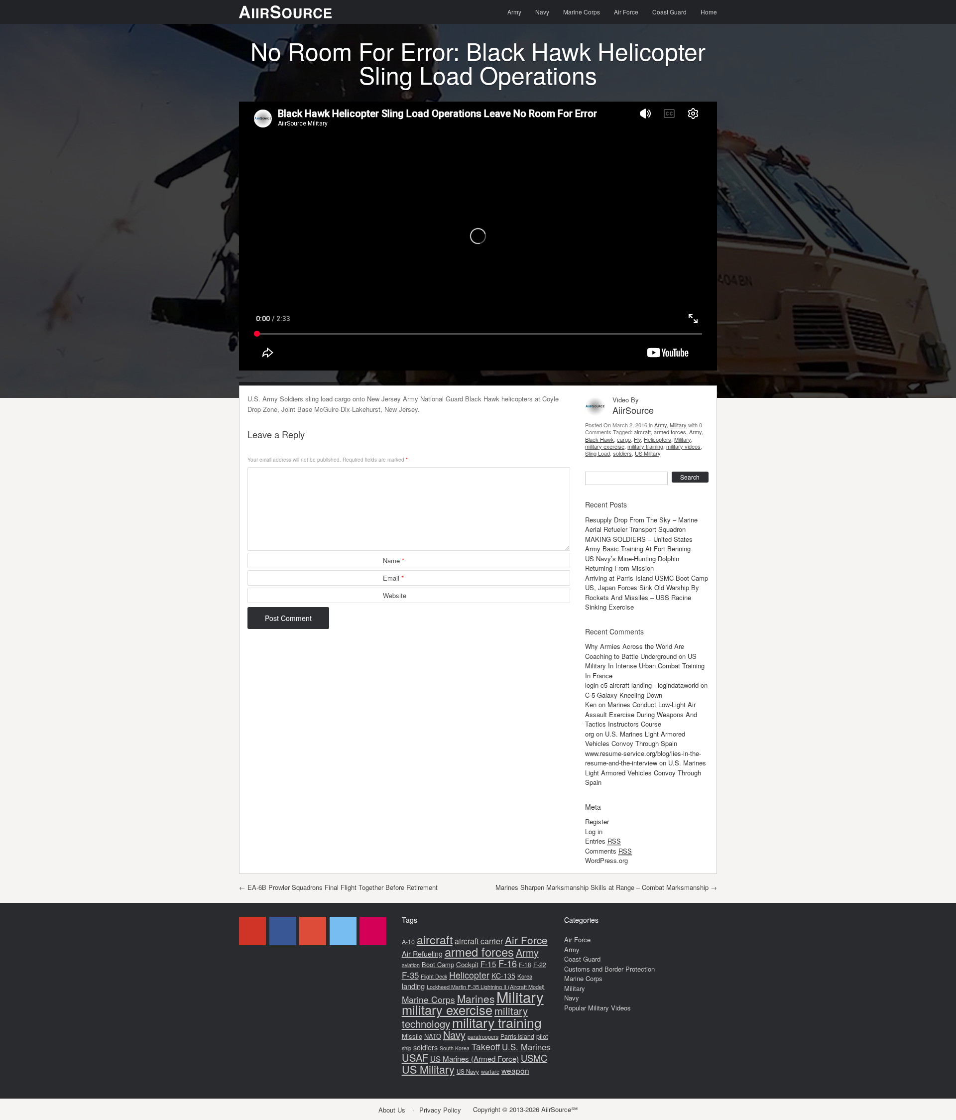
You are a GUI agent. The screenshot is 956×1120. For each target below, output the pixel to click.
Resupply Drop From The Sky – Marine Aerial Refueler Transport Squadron (641, 524)
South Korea (455, 1048)
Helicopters (657, 439)
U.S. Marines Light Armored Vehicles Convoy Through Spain (635, 738)
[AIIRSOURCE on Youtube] (252, 931)
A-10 (408, 941)
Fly (637, 439)
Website (394, 595)
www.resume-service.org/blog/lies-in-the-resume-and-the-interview (643, 758)
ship (406, 1048)
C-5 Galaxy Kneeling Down (623, 695)
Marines (475, 998)
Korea (524, 976)
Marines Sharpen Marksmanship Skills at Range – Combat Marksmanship (606, 887)
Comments (608, 851)
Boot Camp (438, 964)
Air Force (626, 11)
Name (393, 560)
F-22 (539, 964)
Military (678, 425)
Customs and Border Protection (609, 969)
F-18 (525, 964)
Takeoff (486, 1046)
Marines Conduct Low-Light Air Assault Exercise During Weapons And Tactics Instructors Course (641, 714)
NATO (432, 1036)
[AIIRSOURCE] (285, 11)
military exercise (604, 446)
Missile (412, 1036)
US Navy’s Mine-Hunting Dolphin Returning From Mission (632, 563)
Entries (603, 841)
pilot (542, 1036)
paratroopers (483, 1036)
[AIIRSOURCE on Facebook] (282, 931)
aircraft (642, 432)
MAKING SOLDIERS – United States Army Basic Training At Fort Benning (639, 544)
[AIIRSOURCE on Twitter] (343, 931)
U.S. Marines (526, 1047)
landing (413, 986)
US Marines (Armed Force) (474, 1058)
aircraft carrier (479, 941)
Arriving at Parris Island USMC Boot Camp (646, 578)
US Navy (468, 1071)
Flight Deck (434, 976)
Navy (542, 11)
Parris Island (517, 1036)
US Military (647, 453)
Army (514, 11)
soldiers (622, 453)
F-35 (410, 975)
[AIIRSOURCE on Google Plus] (312, 931)
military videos (683, 446)
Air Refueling (422, 953)
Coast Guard (669, 11)
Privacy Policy (440, 1110)
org (589, 734)
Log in (593, 831)
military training (645, 446)
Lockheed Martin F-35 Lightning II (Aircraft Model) (486, 987)
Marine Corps (581, 11)
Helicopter (469, 975)
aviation (411, 965)
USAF (415, 1057)
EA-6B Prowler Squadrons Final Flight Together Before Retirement (338, 887)
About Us (391, 1110)
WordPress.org (606, 860)
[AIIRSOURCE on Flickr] (372, 931)
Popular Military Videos (597, 1007)
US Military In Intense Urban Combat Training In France (645, 665)
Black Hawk (599, 439)
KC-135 (503, 976)
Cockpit (467, 964)
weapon (515, 1070)
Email (393, 578)
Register (597, 821)
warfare (490, 1071)
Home (709, 11)
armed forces (670, 432)
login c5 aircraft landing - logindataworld (642, 685)
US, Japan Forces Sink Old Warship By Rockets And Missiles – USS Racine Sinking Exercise (642, 597)
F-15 (488, 963)
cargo (624, 439)
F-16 (507, 963)
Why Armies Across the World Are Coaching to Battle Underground (634, 651)
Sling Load (597, 453)
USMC (534, 1057)
